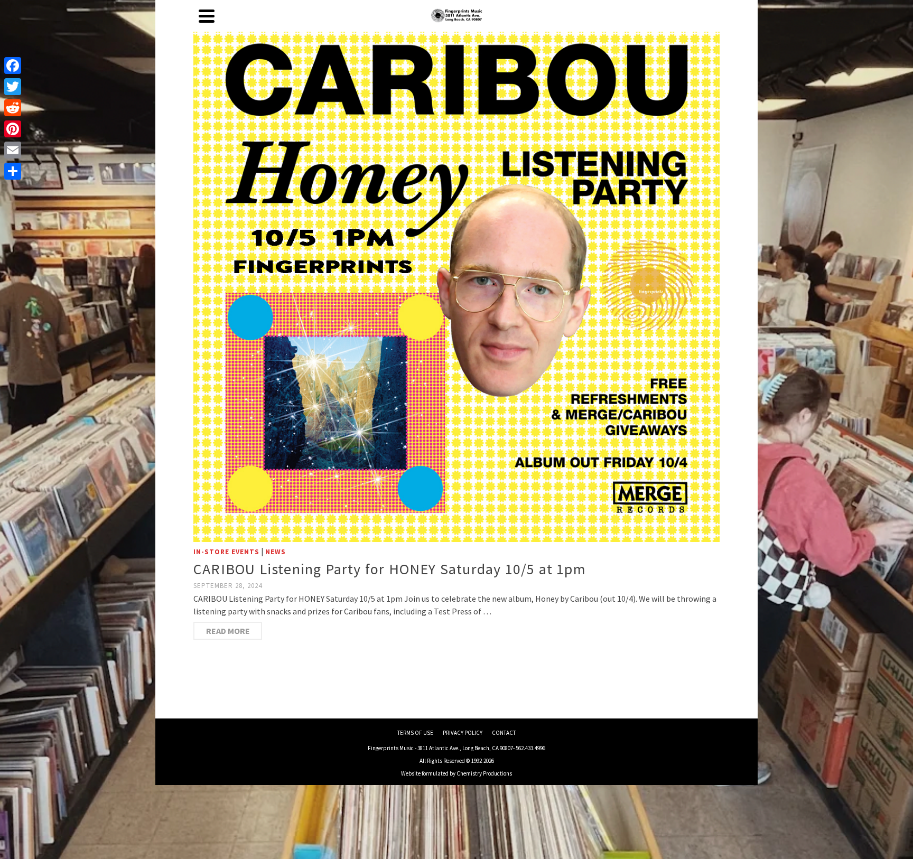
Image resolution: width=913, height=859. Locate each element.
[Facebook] (12, 65)
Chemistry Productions (484, 773)
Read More (228, 630)
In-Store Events (226, 551)
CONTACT (504, 732)
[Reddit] (12, 107)
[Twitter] (12, 86)
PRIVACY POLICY (462, 732)
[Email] (12, 150)
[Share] (12, 171)
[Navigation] (206, 16)
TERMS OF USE (415, 732)
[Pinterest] (12, 128)
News (275, 551)
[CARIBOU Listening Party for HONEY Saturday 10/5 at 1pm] (456, 278)
